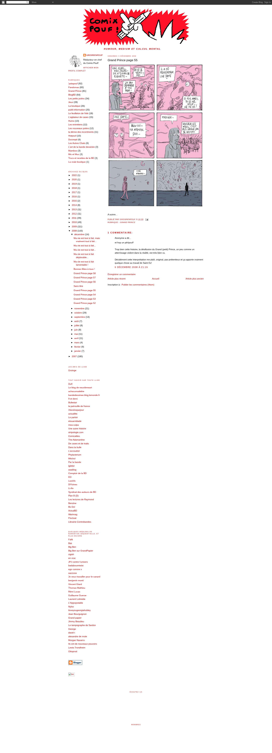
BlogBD (72, 95)
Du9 (70, 384)
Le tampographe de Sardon (82, 625)
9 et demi (73, 399)
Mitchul (71, 458)
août (76, 321)
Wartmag (72, 514)
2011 (74, 218)
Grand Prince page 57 (85, 277)
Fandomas (73, 87)
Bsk (70, 543)
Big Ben (72, 547)
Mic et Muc (73, 154)
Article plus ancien (195, 279)
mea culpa (73, 425)
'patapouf (73, 83)
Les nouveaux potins (78, 128)
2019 (74, 184)
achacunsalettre (76, 391)
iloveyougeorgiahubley (79, 610)
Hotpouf (72, 136)
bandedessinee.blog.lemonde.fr (84, 395)
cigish (71, 554)
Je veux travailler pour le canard (84, 577)
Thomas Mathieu (76, 588)
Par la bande (74, 462)
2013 (74, 209)
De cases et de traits (78, 443)
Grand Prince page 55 (123, 60)
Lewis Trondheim (76, 647)
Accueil (155, 279)
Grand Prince (127, 222)
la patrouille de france (79, 406)
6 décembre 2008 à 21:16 (131, 267)
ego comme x (75, 569)
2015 (74, 201)
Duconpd (72, 139)
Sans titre (78, 286)
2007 (74, 356)
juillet (77, 325)
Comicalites (74, 436)
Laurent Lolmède (76, 599)
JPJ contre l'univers (78, 562)
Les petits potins (76, 98)
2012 (74, 214)
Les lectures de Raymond (81, 499)
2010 (74, 222)
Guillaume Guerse (77, 595)
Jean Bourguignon (77, 614)
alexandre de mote (77, 636)
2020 (74, 179)
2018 (74, 188)
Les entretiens (75, 124)
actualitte (72, 414)
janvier (78, 351)
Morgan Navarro (76, 640)
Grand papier (75, 618)
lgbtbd (71, 466)
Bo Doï (71, 507)
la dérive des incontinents (81, 132)
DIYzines (72, 484)
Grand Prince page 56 (85, 282)
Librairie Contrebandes (79, 522)
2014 (74, 205)
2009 (74, 226)
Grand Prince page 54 (85, 294)
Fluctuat (72, 518)
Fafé (70, 539)
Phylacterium (74, 455)
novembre (79, 308)
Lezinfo (72, 481)
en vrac (72, 558)
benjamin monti (76, 580)
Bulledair (72, 402)
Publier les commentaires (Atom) (138, 285)
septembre (80, 317)
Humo (71, 121)
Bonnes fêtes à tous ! (84, 269)
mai (76, 334)
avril (76, 338)
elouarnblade (74, 421)
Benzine (72, 503)
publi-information (76, 110)
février (77, 347)
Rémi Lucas (74, 592)
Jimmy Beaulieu (76, 621)
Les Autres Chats (76, 143)
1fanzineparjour (76, 410)
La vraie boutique (77, 162)
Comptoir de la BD (77, 473)
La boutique (74, 106)
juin (76, 330)
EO (69, 477)
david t (71, 632)
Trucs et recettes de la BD (81, 158)
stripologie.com (75, 432)
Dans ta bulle (74, 447)
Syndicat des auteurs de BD (82, 492)
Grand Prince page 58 (85, 273)
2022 (74, 175)
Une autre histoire (77, 428)
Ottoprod (72, 651)
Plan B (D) (73, 496)
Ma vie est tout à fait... (85, 245)
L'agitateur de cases (78, 117)
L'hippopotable (75, 603)
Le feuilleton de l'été (78, 113)
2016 (74, 196)
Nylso (71, 606)
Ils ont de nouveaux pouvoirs (82, 644)
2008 (74, 231)
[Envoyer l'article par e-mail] (146, 219)
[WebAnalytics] (71, 676)
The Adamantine (76, 440)
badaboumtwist (75, 565)
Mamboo (72, 151)
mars (77, 342)
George (72, 629)
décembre (79, 234)
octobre (78, 313)
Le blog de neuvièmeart (80, 387)
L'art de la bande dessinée (81, 147)
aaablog (72, 470)
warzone (72, 573)
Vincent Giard (75, 584)
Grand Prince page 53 (85, 299)
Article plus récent (116, 279)
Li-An (71, 488)
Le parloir (73, 417)
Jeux (70, 102)
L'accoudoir (74, 451)
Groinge (72, 370)
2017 (74, 192)
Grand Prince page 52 (85, 303)
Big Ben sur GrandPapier (80, 551)
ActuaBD (72, 511)
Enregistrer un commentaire (122, 274)
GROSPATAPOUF (94, 55)
